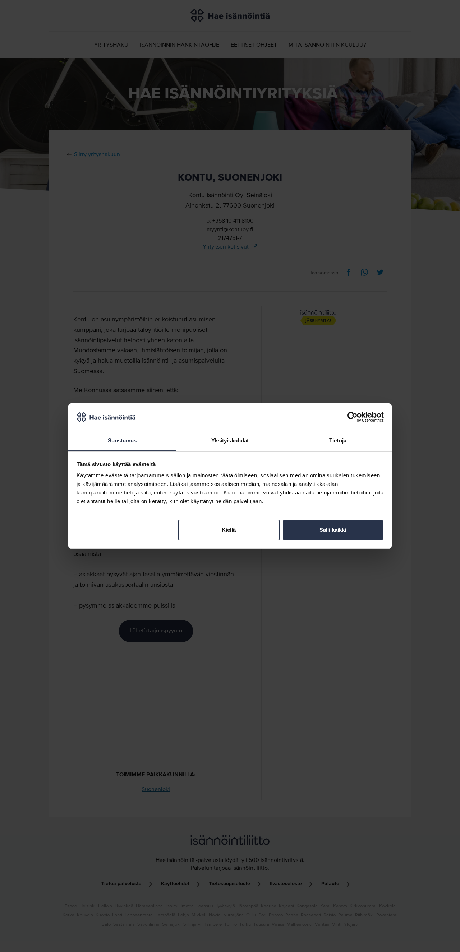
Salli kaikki (332, 530)
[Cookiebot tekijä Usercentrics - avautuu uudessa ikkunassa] (352, 417)
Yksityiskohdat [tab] (230, 440)
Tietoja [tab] (337, 440)
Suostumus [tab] (122, 440)
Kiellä (229, 530)
